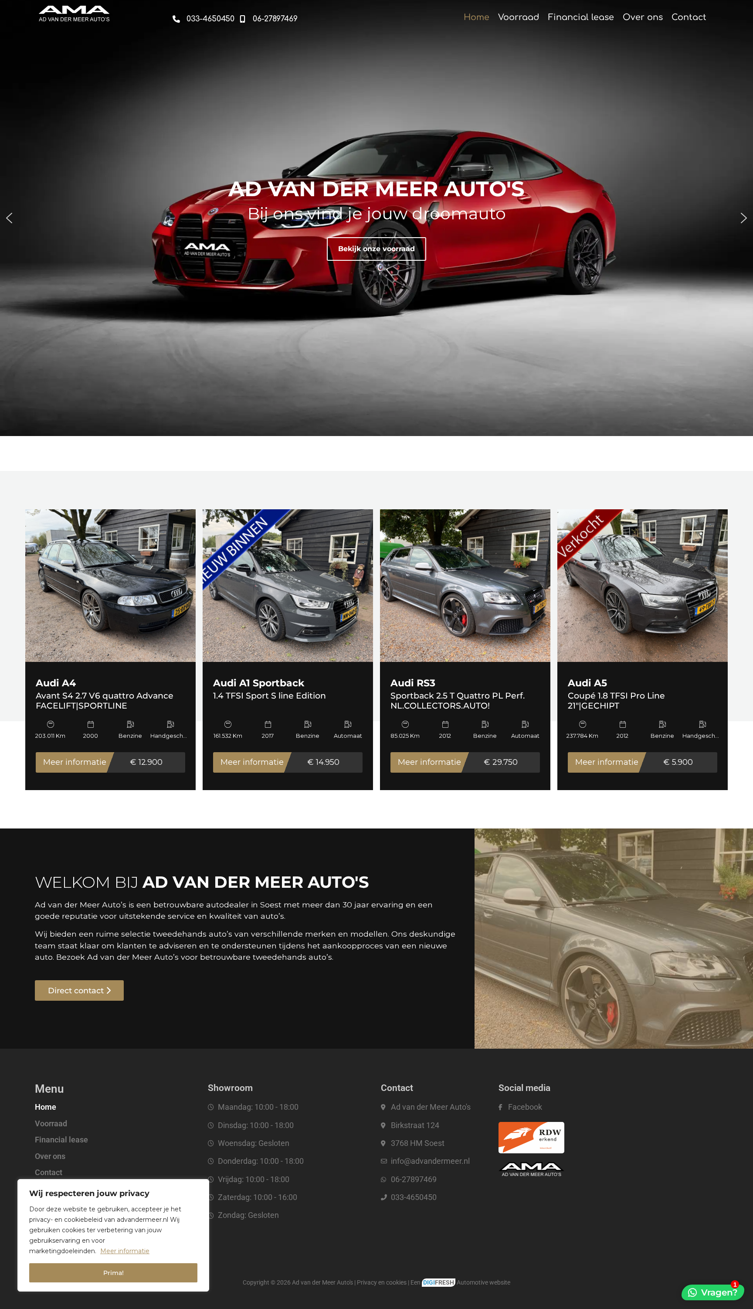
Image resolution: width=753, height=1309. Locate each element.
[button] (9, 218)
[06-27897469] (242, 19)
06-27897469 (275, 18)
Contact (689, 17)
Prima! (113, 1273)
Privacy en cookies (382, 1282)
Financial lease (581, 17)
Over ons (643, 17)
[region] (113, 1235)
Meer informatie (124, 1251)
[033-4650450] (176, 19)
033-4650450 (210, 18)
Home (476, 17)
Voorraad (518, 17)
